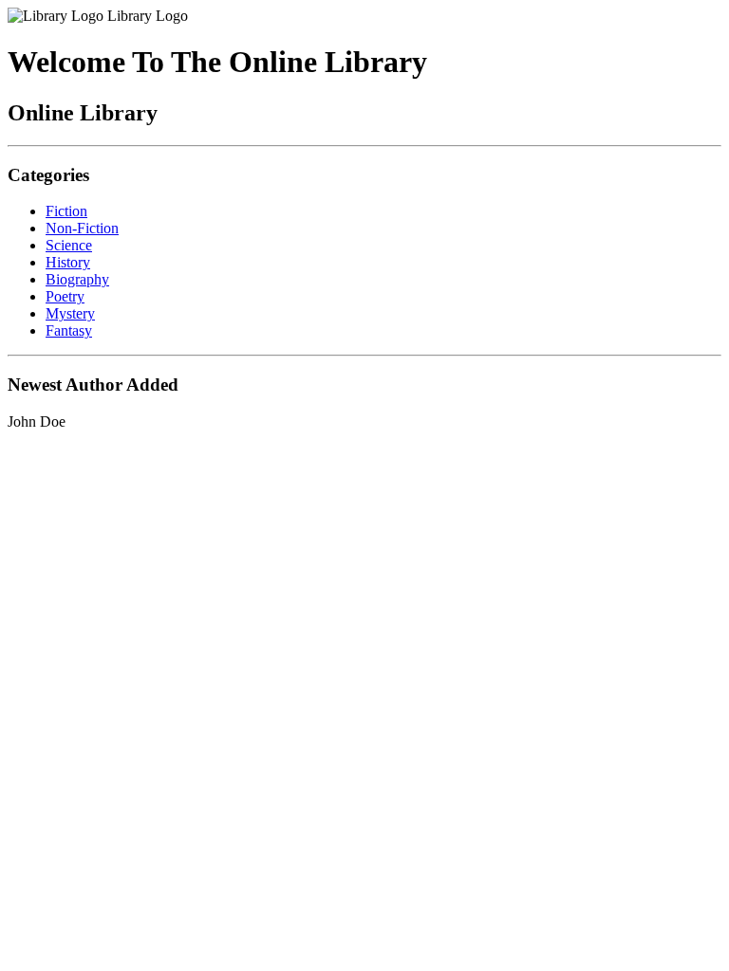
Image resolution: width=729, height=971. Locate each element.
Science (69, 245)
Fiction (66, 211)
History (68, 262)
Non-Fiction (82, 228)
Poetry (65, 296)
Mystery (70, 313)
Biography (77, 279)
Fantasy (69, 330)
